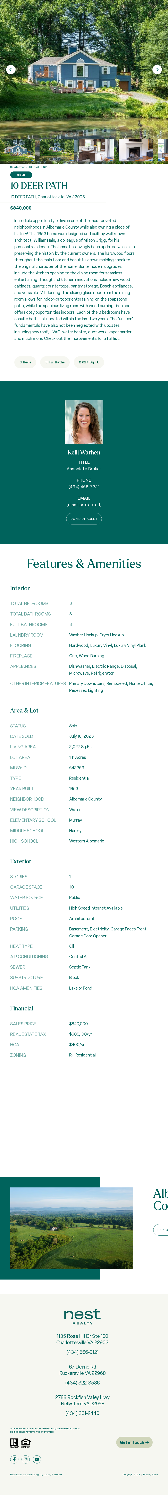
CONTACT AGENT (84, 519)
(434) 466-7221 (84, 486)
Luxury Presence (53, 1474)
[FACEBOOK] (14, 1459)
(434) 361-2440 (82, 1413)
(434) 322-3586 (82, 1383)
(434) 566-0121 (83, 1352)
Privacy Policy (150, 1474)
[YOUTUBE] (37, 1459)
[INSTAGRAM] (26, 1459)
